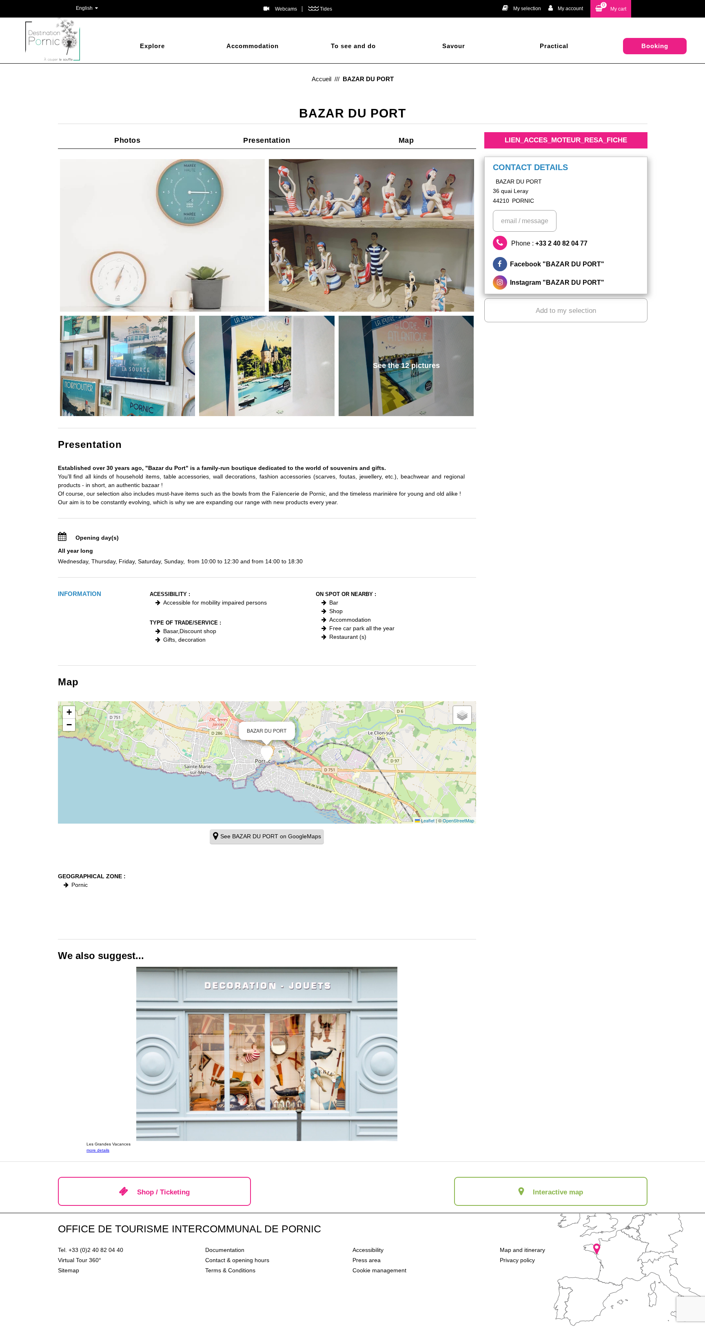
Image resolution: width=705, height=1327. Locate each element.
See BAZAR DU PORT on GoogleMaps (270, 836)
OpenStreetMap (458, 820)
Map (406, 140)
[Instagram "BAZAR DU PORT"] (566, 282)
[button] (610, 9)
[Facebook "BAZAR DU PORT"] (566, 264)
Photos (127, 140)
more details (97, 1150)
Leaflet (427, 820)
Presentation (266, 140)
